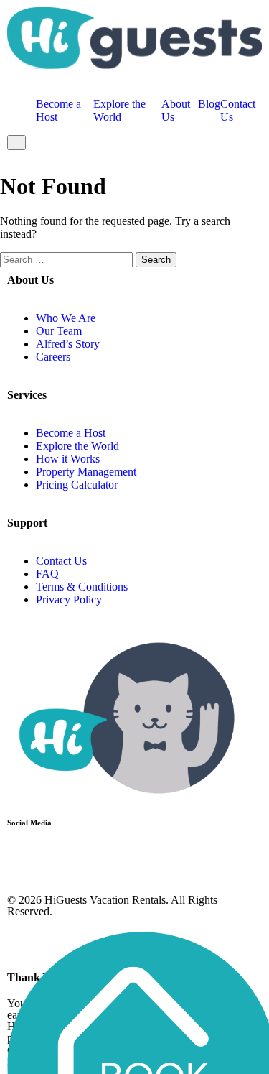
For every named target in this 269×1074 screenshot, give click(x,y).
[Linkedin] (141, 859)
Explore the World (119, 110)
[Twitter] (64, 859)
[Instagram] (103, 859)
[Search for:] (68, 259)
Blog (209, 104)
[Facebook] (25, 859)
